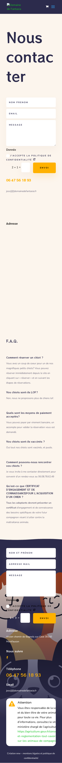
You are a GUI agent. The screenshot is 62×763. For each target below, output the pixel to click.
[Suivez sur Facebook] (7, 657)
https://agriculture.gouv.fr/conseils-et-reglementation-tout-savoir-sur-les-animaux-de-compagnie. (39, 736)
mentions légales (31, 753)
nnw (18, 753)
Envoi (44, 167)
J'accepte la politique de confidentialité (28, 157)
